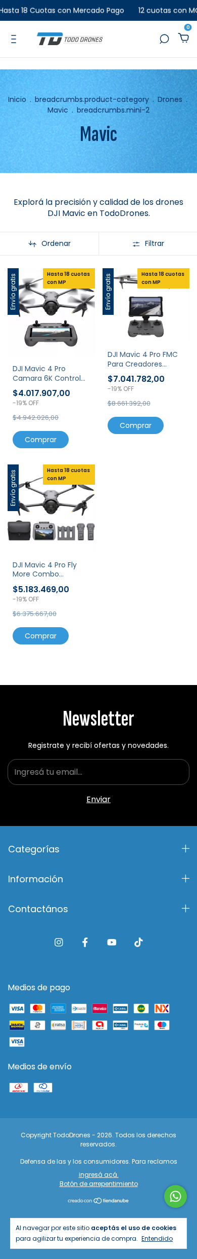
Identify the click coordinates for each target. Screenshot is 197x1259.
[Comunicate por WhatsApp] (175, 1196)
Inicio (17, 99)
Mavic (57, 110)
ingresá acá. (99, 1174)
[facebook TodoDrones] (85, 942)
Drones (170, 99)
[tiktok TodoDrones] (138, 942)
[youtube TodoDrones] (112, 942)
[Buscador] (164, 39)
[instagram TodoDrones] (59, 942)
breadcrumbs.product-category (92, 99)
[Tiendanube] (98, 1201)
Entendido (157, 1238)
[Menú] (15, 39)
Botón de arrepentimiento (99, 1183)
